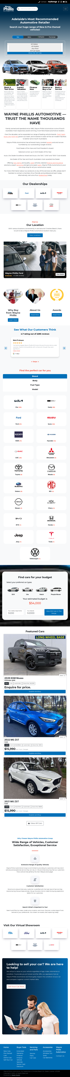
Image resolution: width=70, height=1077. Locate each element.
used (32, 163)
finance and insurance (55, 163)
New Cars (7, 1051)
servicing (20, 165)
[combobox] (27, 9)
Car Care (33, 1058)
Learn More (13, 320)
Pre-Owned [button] (52, 37)
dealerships (43, 175)
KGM (13, 136)
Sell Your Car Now (16, 986)
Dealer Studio (16, 1075)
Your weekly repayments (15, 610)
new (14, 163)
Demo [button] (29, 37)
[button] (65, 9)
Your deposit (30, 610)
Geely (63, 134)
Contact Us (60, 1056)
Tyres (45, 1055)
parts (39, 165)
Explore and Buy (35, 691)
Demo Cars (8, 1057)
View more (16, 350)
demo (19, 163)
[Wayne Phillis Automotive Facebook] (59, 2)
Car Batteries (47, 1057)
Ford (58, 134)
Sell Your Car (8, 1060)
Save (61, 675)
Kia (16, 136)
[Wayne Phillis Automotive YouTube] (64, 2)
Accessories (47, 1051)
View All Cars (36, 823)
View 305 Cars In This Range (54, 612)
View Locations (35, 235)
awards (49, 142)
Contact (44, 2)
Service (32, 1053)
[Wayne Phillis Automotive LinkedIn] (66, 2)
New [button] (18, 37)
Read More (35, 315)
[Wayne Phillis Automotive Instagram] (61, 2)
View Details (60, 274)
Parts (32, 1055)
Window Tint (47, 1053)
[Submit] (19, 9)
